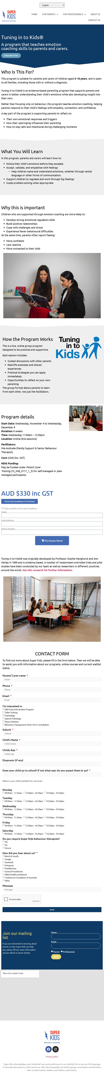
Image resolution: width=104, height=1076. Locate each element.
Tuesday (7, 798)
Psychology (10, 715)
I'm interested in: (12, 706)
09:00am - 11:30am (13, 793)
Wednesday (9, 806)
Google (8, 859)
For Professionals (73, 14)
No (6, 845)
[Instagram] (55, 1049)
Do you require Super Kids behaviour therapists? (31, 838)
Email (6, 696)
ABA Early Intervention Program (19, 709)
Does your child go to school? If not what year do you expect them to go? (46, 770)
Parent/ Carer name (14, 675)
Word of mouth (12, 856)
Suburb (7, 729)
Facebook (9, 862)
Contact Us (94, 20)
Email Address (7, 520)
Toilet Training (11, 712)
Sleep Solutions (12, 721)
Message (8, 885)
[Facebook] (48, 1049)
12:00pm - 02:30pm (34, 793)
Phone (7, 685)
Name (4, 512)
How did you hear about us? (19, 853)
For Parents (48, 14)
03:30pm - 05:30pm (55, 793)
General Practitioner (14, 871)
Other (7, 880)
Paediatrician (10, 868)
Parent (56, 951)
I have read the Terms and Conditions (20, 508)
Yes (6, 842)
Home (34, 14)
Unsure (8, 848)
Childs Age (9, 750)
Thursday (8, 814)
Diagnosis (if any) (13, 760)
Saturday (8, 830)
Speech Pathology (13, 718)
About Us (95, 14)
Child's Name (11, 739)
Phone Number (8, 529)
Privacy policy (52, 1056)
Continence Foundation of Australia (21, 877)
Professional (69, 951)
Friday (6, 822)
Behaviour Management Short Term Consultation (27, 724)
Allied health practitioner (16, 874)
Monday (7, 789)
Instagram (9, 865)
